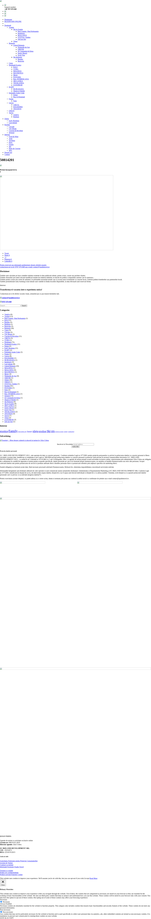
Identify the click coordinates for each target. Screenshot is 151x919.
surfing (66, 431)
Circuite (11, 127)
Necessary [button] (3, 900)
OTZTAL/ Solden (24, 37)
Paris (15, 101)
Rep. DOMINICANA (21, 79)
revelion (42, 431)
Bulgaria (12, 43)
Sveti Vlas (21, 55)
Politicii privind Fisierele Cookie (11, 875)
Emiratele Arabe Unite (16, 93)
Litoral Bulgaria (18, 45)
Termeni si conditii (6, 871)
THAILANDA (18, 83)
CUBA (15, 69)
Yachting (12, 141)
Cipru (11, 63)
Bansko (20, 59)
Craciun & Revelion (16, 131)
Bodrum (16, 117)
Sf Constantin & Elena (25, 51)
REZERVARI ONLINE (12, 21)
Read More (93, 878)
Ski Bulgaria (17, 57)
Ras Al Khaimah (19, 97)
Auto (10, 139)
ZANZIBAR (17, 85)
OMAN (11, 111)
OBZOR (21, 49)
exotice (4, 431)
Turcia (11, 113)
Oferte (6, 119)
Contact (7, 154)
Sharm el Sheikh (19, 91)
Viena (15, 41)
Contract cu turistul (6, 865)
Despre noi (8, 152)
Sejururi (11, 133)
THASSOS (17, 109)
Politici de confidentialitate (9, 873)
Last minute (13, 123)
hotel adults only (22, 431)
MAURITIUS (18, 73)
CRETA (16, 105)
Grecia (11, 103)
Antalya (16, 115)
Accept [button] (86, 878)
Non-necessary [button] (5, 910)
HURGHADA (18, 89)
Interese (7, 135)
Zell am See (22, 39)
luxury (29, 431)
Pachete (7, 125)
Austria (11, 27)
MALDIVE (17, 71)
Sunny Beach (22, 53)
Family (11, 144)
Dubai (15, 95)
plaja (35, 431)
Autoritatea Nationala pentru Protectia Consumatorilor (19, 861)
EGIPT (11, 87)
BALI (15, 67)
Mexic (15, 75)
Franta (11, 99)
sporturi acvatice (59, 431)
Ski (10, 146)
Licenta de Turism (6, 863)
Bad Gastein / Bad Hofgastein (28, 31)
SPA (10, 150)
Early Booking (14, 121)
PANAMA (17, 77)
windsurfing (71, 431)
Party (10, 142)
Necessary (6, 902)
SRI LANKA (18, 81)
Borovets (21, 61)
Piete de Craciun (14, 148)
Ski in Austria (18, 29)
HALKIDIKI (18, 107)
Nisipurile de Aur (24, 47)
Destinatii (7, 25)
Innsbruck (21, 33)
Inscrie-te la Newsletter (65, 444)
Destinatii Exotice (15, 65)
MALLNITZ (22, 35)
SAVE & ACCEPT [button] (7, 918)
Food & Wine (13, 137)
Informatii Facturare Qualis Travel (12, 867)
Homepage (8, 19)
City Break (12, 129)
